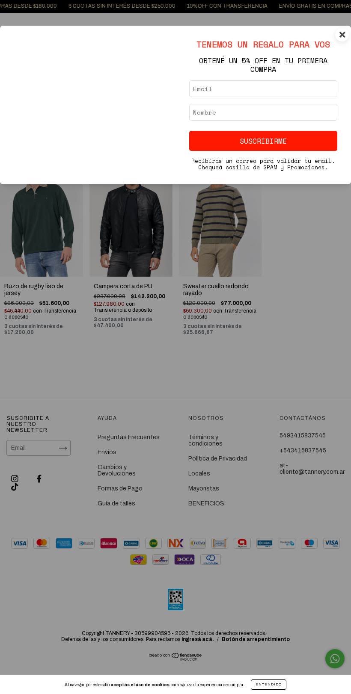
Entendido (269, 684)
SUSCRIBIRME (263, 141)
